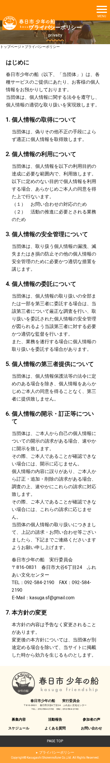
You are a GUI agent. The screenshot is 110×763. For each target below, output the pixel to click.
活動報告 (55, 719)
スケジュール (18, 728)
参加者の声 (91, 719)
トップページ (10, 47)
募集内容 (19, 719)
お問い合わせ (91, 728)
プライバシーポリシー (56, 752)
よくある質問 (55, 728)
